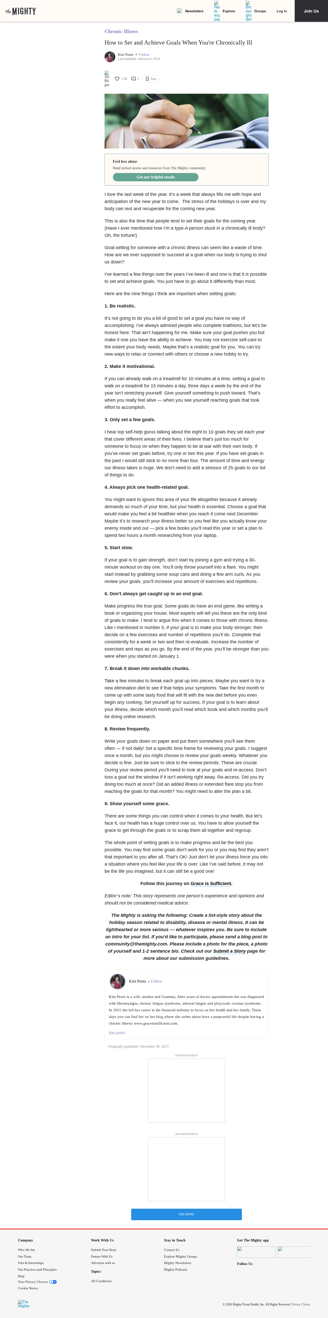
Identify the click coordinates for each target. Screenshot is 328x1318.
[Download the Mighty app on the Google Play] (297, 1252)
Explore (229, 10)
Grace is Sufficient (211, 883)
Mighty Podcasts (175, 1269)
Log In (282, 10)
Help (21, 1276)
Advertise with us (103, 1263)
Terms (306, 1304)
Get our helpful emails (156, 177)
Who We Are (26, 1250)
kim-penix (117, 1032)
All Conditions (101, 1281)
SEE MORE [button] (186, 1214)
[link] (20, 11)
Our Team (24, 1256)
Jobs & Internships (31, 1263)
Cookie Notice (28, 1288)
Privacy (296, 1304)
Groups (260, 10)
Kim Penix (126, 55)
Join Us (311, 11)
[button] (144, 54)
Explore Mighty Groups (180, 1256)
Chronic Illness (121, 31)
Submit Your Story (104, 1250)
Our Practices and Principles (37, 1269)
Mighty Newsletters (177, 1263)
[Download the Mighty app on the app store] (256, 1252)
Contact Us (171, 1250)
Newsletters (194, 10)
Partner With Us (101, 1256)
